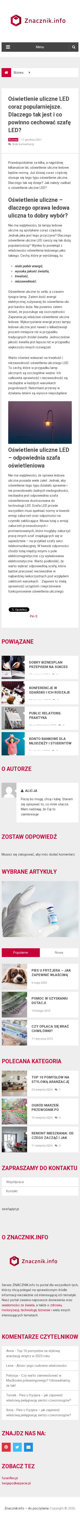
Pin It (33, 616)
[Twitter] (17, 1447)
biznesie (44, 1310)
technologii (29, 1310)
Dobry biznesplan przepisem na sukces (48, 664)
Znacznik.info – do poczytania (26, 1508)
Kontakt (12, 1191)
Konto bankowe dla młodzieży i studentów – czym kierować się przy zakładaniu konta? (51, 741)
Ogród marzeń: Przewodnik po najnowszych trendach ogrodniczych (45, 1107)
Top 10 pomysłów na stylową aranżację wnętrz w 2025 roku (50, 1079)
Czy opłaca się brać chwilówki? (50, 1028)
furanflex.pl (10, 1478)
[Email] (28, 1447)
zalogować (26, 854)
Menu (40, 47)
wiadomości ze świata (18, 1305)
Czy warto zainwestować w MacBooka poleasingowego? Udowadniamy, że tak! (38, 1380)
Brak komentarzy (23, 144)
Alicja (31, 791)
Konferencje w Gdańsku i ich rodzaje (49, 690)
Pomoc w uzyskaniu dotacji (50, 1000)
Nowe (59, 953)
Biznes (19, 73)
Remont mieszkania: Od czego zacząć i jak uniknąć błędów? (53, 1135)
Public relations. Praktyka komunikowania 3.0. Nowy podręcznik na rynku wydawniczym (48, 715)
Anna (10, 1351)
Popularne (20, 953)
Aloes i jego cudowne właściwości (41, 1366)
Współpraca (15, 1182)
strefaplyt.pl (10, 1209)
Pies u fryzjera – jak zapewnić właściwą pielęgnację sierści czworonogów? (51, 972)
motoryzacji (10, 1310)
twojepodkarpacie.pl (16, 1483)
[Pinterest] (6, 1447)
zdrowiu (56, 1305)
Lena (9, 1366)
